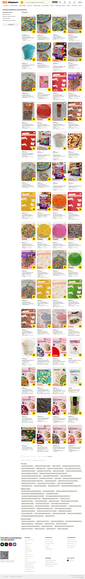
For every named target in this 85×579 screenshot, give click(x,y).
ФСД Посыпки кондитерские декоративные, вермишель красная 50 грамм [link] (28, 154)
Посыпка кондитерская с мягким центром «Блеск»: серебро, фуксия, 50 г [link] (27, 419)
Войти (80, 2)
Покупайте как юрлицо (49, 543)
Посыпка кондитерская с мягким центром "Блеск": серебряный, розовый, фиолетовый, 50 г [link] (42, 448)
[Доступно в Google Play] (6, 545)
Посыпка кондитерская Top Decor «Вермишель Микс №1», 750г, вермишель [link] (28, 125)
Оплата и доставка (49, 541)
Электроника (27, 547)
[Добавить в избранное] (34, 16)
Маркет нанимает (70, 547)
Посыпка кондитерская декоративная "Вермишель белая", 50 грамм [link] (58, 303)
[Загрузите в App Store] (2, 545)
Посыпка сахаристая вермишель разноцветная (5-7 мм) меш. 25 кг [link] (28, 37)
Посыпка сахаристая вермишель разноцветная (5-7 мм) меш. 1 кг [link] (59, 37)
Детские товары (28, 569)
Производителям (70, 543)
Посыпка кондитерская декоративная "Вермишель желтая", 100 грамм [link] (27, 215)
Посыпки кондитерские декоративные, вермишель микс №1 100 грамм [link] (73, 125)
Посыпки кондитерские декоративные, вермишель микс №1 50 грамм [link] (27, 332)
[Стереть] (48, 2)
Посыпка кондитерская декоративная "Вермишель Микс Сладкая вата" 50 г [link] (73, 154)
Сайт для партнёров (49, 565)
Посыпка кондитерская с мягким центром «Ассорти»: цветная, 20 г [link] (27, 390)
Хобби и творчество (29, 556)
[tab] (6, 5)
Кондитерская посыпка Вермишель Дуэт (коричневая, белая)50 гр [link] (74, 245)
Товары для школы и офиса (30, 562)
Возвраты (47, 547)
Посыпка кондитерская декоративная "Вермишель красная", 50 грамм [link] (73, 215)
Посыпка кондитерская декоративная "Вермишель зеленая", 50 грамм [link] (73, 303)
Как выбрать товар (49, 539)
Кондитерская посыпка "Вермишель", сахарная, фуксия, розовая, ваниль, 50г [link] (59, 245)
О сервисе (47, 545)
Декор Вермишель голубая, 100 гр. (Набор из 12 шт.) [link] (28, 65)
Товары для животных (29, 565)
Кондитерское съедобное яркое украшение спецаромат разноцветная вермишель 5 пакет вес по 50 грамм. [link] (59, 67)
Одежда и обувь (28, 549)
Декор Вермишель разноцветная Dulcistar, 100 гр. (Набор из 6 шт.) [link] (59, 156)
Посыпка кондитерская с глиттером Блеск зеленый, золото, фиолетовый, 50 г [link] (27, 448)
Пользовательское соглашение (16, 576)
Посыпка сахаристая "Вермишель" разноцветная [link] (43, 38)
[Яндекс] (82, 577)
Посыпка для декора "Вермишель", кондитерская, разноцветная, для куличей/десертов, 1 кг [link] (74, 95)
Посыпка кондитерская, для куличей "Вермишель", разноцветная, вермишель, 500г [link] (27, 273)
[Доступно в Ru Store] (14, 545)
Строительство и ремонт (30, 567)
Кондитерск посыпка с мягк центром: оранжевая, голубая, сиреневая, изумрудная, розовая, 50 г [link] (43, 361)
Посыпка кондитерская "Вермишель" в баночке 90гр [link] (59, 125)
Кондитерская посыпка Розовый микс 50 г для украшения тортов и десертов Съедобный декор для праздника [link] (59, 332)
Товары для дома (28, 550)
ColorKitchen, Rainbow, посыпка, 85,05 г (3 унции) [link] (74, 361)
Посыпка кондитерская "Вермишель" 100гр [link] (73, 37)
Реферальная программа (72, 541)
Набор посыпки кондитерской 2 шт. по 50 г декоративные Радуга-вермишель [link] (43, 95)
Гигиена (26, 545)
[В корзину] (34, 32)
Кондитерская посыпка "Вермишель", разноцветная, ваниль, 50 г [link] (28, 245)
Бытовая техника (28, 543)
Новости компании (71, 539)
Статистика (5, 576)
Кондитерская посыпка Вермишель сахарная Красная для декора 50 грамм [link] (43, 125)
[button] (25, 12)
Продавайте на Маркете (50, 562)
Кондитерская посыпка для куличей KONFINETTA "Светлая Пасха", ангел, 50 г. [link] (43, 390)
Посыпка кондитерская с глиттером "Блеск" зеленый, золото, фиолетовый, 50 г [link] (74, 332)
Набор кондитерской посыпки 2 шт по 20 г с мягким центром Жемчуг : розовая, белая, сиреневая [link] (59, 419)
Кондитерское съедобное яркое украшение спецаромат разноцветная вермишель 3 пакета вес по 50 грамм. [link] (59, 186)
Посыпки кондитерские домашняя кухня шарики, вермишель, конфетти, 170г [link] (74, 419)
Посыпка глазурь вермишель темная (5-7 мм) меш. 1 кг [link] (43, 419)
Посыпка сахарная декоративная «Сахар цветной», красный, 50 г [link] (59, 361)
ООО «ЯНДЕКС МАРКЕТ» (78, 575)
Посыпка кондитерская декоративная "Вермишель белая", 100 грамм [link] (42, 273)
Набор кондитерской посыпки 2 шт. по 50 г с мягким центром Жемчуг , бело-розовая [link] (74, 448)
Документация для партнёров (51, 564)
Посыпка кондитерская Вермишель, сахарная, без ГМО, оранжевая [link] (59, 215)
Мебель (26, 541)
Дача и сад (27, 558)
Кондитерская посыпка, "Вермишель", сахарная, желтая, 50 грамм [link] (43, 245)
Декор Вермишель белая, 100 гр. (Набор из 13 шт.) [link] (28, 361)
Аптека (26, 552)
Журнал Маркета (48, 549)
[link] (27, 466)
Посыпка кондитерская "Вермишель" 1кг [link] (73, 65)
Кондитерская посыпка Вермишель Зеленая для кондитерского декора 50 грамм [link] (73, 273)
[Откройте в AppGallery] (10, 545)
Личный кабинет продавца (50, 560)
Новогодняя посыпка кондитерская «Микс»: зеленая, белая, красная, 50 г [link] (59, 390)
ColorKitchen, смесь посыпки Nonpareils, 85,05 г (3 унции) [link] (74, 390)
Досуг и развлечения (29, 539)
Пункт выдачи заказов (71, 545)
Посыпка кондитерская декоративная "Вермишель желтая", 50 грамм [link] (42, 303)
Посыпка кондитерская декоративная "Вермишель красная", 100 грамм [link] (58, 95)
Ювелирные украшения (29, 571)
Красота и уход (28, 554)
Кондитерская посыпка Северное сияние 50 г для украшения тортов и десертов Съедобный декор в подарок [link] (43, 332)
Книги (26, 560)
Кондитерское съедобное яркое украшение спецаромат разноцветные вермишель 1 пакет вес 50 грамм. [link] (43, 215)
